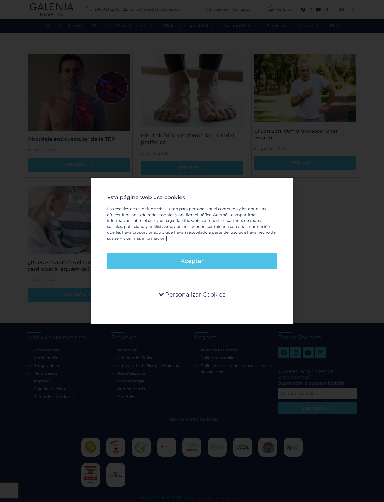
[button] (192, 295)
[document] (192, 251)
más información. (149, 238)
